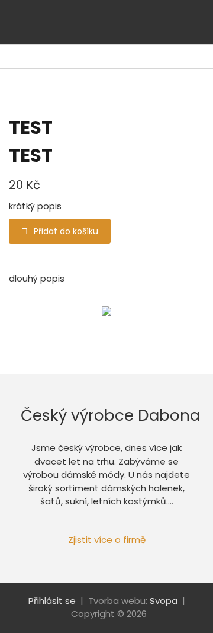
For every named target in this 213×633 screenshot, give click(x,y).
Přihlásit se (52, 600)
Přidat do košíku (66, 231)
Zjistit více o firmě (107, 539)
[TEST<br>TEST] (106, 311)
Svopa (164, 600)
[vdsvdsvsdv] (186, 22)
